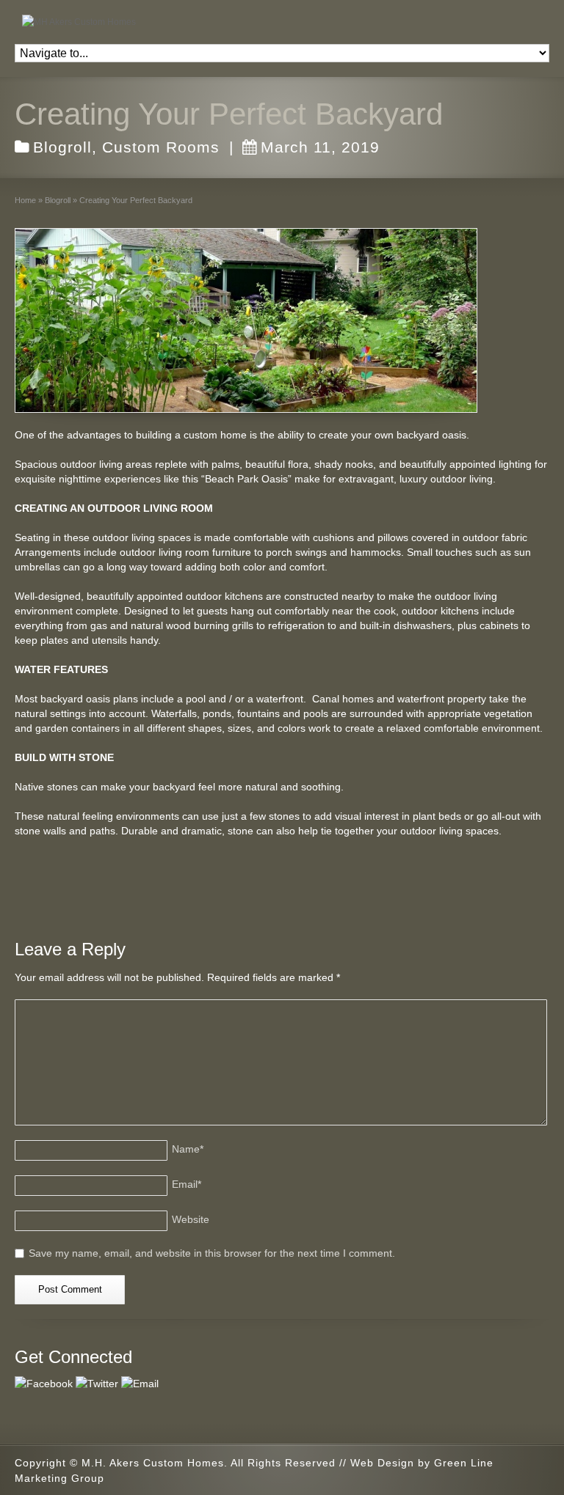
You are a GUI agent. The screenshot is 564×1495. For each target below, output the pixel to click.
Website (190, 1219)
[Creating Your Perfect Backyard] (246, 320)
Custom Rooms (161, 147)
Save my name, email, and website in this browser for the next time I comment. (212, 1253)
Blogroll (62, 147)
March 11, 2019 (320, 147)
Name (187, 1149)
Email (186, 1184)
